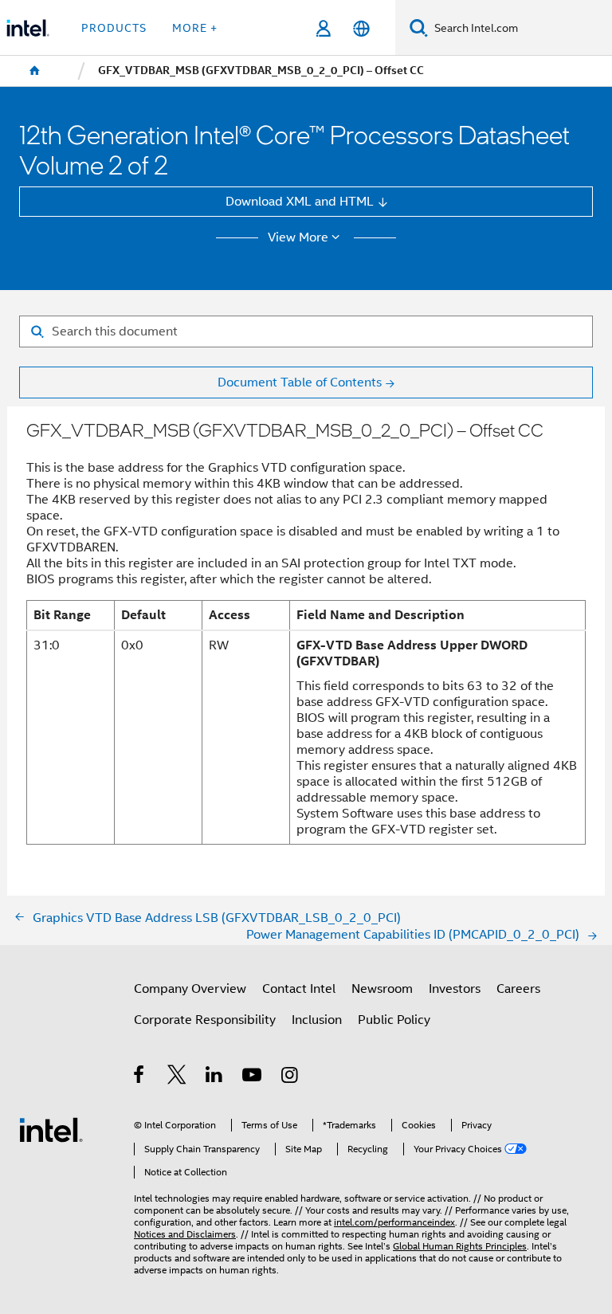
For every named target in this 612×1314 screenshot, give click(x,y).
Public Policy (394, 1019)
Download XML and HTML (300, 201)
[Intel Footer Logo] (51, 1128)
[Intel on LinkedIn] (214, 1077)
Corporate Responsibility (205, 1019)
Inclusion (317, 1019)
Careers (518, 988)
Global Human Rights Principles (460, 1246)
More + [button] (195, 28)
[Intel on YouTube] (253, 1077)
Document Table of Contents (300, 382)
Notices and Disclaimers (185, 1234)
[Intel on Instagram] (290, 1077)
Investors (455, 988)
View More (298, 237)
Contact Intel (298, 988)
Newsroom (382, 988)
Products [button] (114, 28)
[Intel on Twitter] (177, 1077)
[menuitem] (35, 71)
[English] (360, 28)
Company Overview (190, 988)
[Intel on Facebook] (140, 1077)
